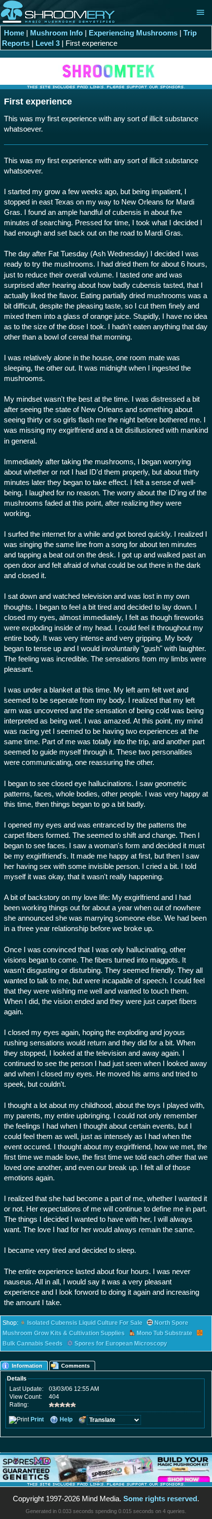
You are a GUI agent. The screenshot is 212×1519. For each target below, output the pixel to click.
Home (14, 33)
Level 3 (47, 43)
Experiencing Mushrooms (133, 33)
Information (27, 1366)
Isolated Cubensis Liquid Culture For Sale (84, 1322)
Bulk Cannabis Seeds (32, 1343)
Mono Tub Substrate (164, 1333)
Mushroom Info (56, 33)
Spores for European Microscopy (120, 1343)
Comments (75, 1366)
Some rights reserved (160, 1498)
